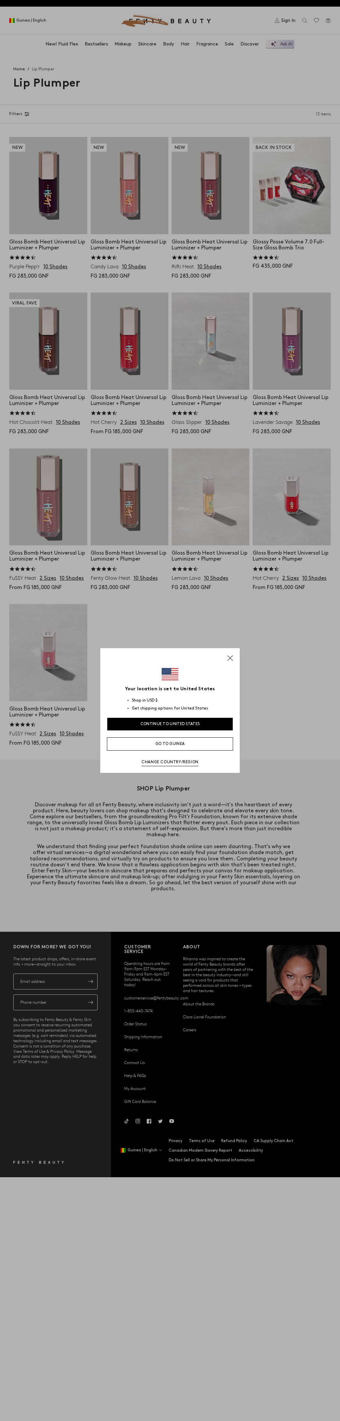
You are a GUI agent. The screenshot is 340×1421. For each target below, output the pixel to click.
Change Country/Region (170, 762)
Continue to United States (170, 724)
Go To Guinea (170, 744)
